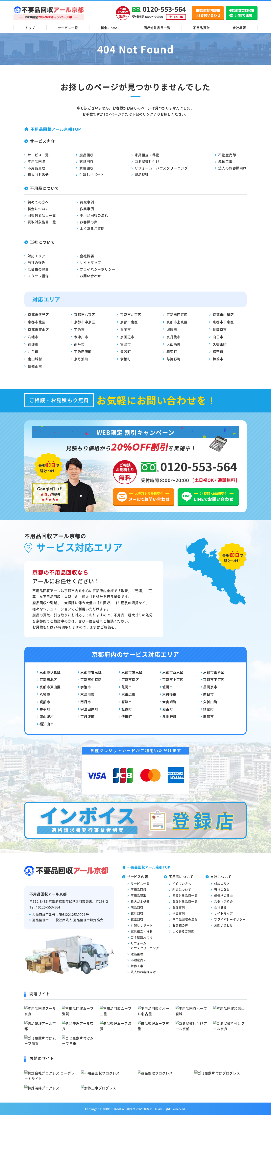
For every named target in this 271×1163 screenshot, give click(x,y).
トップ (30, 27)
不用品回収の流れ (94, 215)
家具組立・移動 (147, 154)
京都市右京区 (84, 314)
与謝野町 (173, 358)
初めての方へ (38, 201)
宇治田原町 (83, 351)
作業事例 (87, 208)
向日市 (218, 336)
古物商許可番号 (44, 914)
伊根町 (125, 358)
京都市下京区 (223, 321)
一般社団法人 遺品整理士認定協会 (77, 919)
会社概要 (239, 27)
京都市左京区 (130, 314)
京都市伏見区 (38, 314)
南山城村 (35, 358)
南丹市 (79, 344)
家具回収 (86, 161)
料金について (111, 27)
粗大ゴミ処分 (38, 174)
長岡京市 (220, 329)
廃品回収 (86, 154)
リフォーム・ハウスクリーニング (161, 167)
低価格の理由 (38, 269)
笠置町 (125, 351)
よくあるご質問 (92, 228)
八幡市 (33, 336)
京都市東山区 (38, 329)
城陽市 (171, 329)
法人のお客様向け (232, 167)
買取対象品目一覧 (42, 221)
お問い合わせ (90, 275)
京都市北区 (36, 321)
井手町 (33, 351)
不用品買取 (201, 27)
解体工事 (225, 161)
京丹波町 (81, 358)
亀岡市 (125, 329)
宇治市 (79, 329)
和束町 (171, 351)
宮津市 (125, 344)
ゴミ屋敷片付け (147, 161)
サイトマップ (90, 262)
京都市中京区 (84, 321)
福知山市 (35, 366)
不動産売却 (227, 154)
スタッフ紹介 (38, 275)
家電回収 (86, 167)
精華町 (218, 351)
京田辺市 (127, 336)
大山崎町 (173, 344)
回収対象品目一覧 (157, 27)
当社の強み (36, 262)
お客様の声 (88, 221)
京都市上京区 (177, 321)
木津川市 (81, 336)
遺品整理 (142, 174)
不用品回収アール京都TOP (56, 129)
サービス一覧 (68, 27)
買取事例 (87, 201)
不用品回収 (36, 161)
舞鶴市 (218, 358)
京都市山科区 (223, 314)
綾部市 (33, 344)
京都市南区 (129, 321)
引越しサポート (91, 174)
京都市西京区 (177, 314)
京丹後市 (173, 336)
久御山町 (220, 344)
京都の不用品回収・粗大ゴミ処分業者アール (130, 1109)
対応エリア (36, 255)
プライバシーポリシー (97, 269)
